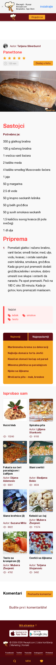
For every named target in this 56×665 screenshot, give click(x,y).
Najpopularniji (41, 336)
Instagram (38, 653)
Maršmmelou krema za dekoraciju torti (28, 346)
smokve (31, 315)
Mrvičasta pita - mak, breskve (26, 376)
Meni (28, 661)
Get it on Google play (38, 633)
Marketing (15, 645)
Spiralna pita (41, 418)
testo (15, 319)
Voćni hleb (15, 418)
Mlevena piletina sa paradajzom (27, 364)
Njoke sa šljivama (18, 370)
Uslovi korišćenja (45, 642)
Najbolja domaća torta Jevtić (25, 352)
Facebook (9, 653)
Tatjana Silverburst (29, 46)
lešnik (15, 315)
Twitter (19, 653)
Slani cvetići (41, 464)
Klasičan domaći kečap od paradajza (28, 358)
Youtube (28, 653)
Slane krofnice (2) (15, 509)
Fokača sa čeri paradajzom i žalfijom (15, 464)
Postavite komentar (39, 594)
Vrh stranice (26, 625)
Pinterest (49, 653)
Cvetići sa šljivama (41, 552)
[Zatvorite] (2, 7)
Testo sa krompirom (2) (15, 552)
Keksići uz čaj (41, 509)
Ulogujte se (37, 17)
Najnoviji (15, 336)
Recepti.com (5, 644)
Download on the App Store (18, 633)
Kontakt (25, 645)
